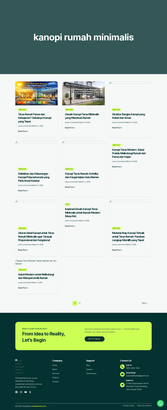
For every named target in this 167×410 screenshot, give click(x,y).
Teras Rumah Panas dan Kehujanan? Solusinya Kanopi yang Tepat (34, 118)
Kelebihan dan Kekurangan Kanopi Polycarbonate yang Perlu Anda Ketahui (33, 177)
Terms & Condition (144, 406)
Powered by (156, 406)
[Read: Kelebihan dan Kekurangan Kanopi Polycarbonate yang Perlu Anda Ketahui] (36, 152)
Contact (55, 382)
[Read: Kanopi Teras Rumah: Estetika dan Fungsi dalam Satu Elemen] (83, 152)
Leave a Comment (24, 126)
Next (145, 303)
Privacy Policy (128, 406)
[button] (160, 403)
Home (54, 365)
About (54, 369)
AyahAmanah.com (39, 406)
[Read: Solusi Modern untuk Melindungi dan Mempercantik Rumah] (36, 262)
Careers (89, 369)
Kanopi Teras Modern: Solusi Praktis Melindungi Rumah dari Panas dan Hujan (129, 153)
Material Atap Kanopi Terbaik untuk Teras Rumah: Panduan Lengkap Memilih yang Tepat (128, 236)
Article (22, 109)
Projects (55, 377)
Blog (88, 365)
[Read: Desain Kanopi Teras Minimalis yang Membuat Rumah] (83, 93)
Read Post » (23, 131)
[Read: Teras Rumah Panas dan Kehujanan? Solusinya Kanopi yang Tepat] (36, 93)
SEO (67, 204)
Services (55, 373)
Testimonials (91, 373)
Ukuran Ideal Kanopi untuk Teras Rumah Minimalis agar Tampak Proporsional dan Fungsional (36, 236)
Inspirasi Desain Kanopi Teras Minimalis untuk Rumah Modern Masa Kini (82, 212)
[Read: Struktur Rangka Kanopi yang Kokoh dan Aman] (130, 93)
